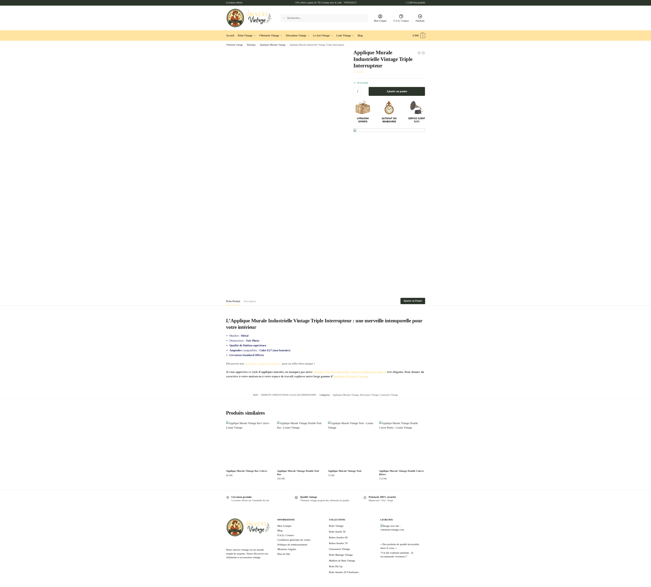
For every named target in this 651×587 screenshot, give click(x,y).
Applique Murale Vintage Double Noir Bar (298, 473)
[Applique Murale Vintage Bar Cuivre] (249, 444)
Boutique (251, 45)
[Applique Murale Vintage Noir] (351, 444)
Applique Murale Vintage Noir (345, 471)
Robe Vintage (336, 526)
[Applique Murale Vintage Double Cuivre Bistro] (402, 444)
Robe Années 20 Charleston (344, 572)
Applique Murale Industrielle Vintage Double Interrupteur (349, 372)
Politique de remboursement (292, 544)
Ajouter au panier (397, 91)
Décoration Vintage (369, 395)
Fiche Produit (233, 301)
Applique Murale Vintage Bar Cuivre (246, 471)
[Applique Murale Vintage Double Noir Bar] (300, 444)
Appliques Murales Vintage (273, 45)
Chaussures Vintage (339, 549)
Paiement (420, 21)
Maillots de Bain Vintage (342, 560)
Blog (280, 530)
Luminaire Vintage (389, 395)
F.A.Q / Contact (401, 21)
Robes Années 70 (338, 543)
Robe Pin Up (336, 566)
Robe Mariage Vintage (341, 554)
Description (250, 301)
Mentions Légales (286, 549)
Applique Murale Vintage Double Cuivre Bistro (401, 473)
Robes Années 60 (338, 537)
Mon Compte (380, 21)
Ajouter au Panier (412, 301)
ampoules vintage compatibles (263, 363)
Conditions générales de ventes (293, 539)
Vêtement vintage (234, 45)
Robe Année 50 (337, 531)
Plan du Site (283, 554)
